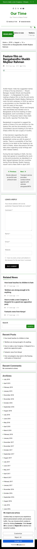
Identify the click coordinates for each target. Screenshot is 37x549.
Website (7, 250)
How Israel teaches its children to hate (18, 283)
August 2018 (8, 411)
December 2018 (9, 395)
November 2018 (9, 399)
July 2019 (7, 379)
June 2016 (7, 509)
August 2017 (8, 458)
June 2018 (7, 419)
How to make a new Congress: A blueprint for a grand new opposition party (18, 302)
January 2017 (8, 485)
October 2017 (8, 450)
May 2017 (7, 470)
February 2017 (8, 481)
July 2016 (7, 505)
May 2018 (7, 422)
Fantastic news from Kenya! (21, 3)
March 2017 (7, 477)
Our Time (18, 13)
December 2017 (9, 442)
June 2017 (7, 466)
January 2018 (8, 438)
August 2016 (8, 501)
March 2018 (7, 430)
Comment (9, 210)
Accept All (18, 541)
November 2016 (9, 489)
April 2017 (7, 473)
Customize (18, 533)
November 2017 (9, 446)
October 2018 (8, 403)
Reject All (18, 537)
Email (7, 242)
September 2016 (9, 497)
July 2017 (7, 462)
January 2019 (8, 391)
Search (5, 323)
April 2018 (7, 426)
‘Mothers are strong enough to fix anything (17, 342)
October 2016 (8, 493)
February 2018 (8, 434)
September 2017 (9, 454)
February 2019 (8, 387)
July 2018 (7, 415)
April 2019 (7, 383)
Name (7, 234)
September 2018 (9, 407)
